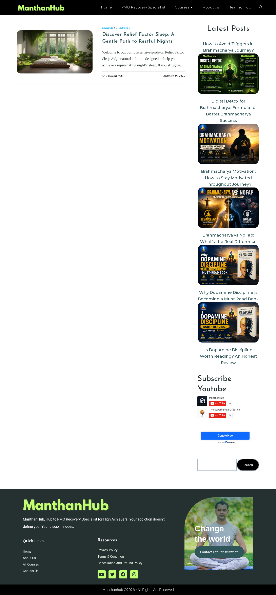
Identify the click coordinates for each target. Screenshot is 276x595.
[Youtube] (102, 574)
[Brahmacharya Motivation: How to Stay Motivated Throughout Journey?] (228, 144)
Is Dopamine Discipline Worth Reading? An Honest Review (228, 356)
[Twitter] (113, 574)
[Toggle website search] (260, 7)
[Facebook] (123, 574)
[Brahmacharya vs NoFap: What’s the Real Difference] (228, 208)
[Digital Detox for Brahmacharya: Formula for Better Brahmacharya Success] (228, 73)
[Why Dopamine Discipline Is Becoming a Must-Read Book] (228, 265)
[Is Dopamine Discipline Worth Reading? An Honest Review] (228, 322)
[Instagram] (134, 574)
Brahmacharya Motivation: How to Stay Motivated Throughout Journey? (228, 178)
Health (107, 27)
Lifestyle (123, 27)
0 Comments (114, 75)
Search (248, 465)
